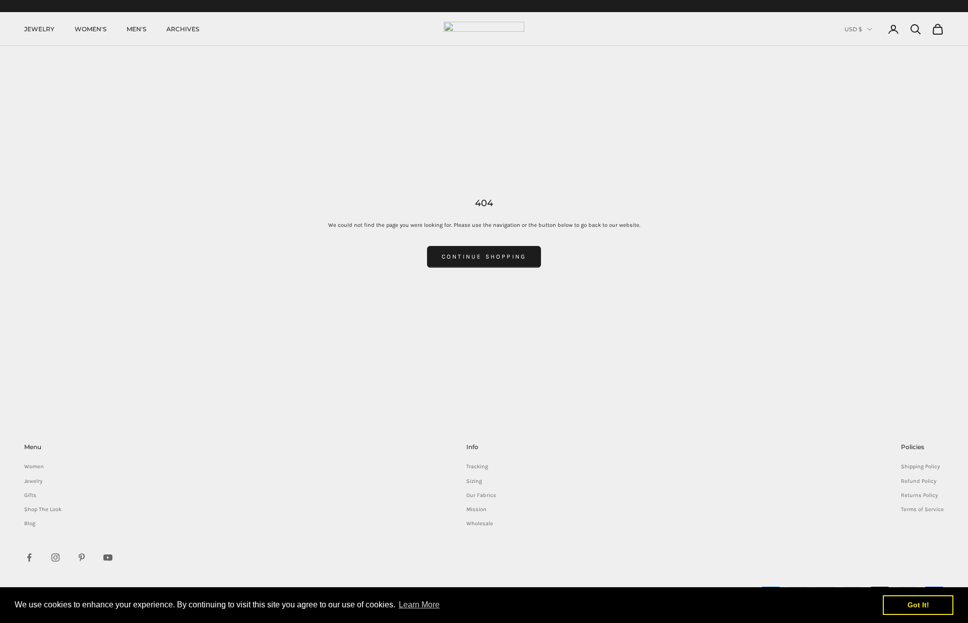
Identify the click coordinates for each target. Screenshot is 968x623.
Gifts (30, 495)
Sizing (474, 481)
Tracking (477, 466)
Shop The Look (43, 509)
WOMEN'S (90, 29)
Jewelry (33, 481)
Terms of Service (922, 509)
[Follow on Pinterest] (82, 557)
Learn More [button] (419, 604)
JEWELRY (39, 29)
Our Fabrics (481, 495)
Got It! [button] (918, 605)
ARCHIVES (182, 29)
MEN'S (136, 29)
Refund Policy (918, 481)
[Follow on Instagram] (55, 557)
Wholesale (479, 523)
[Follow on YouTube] (108, 557)
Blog (29, 523)
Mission (476, 509)
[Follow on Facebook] (29, 557)
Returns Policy (919, 495)
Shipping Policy (920, 466)
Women (34, 466)
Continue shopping (484, 256)
